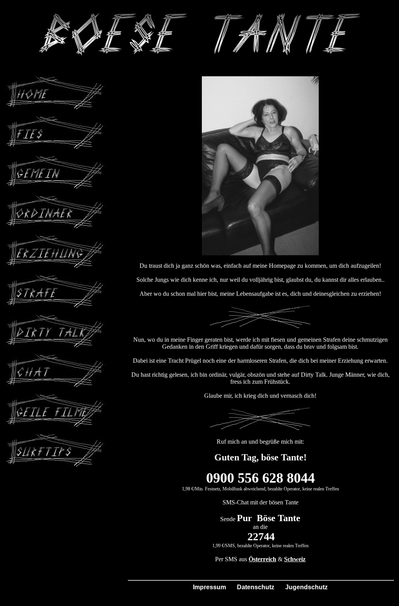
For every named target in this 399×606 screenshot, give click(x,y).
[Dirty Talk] (56, 317)
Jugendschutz (306, 587)
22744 (261, 536)
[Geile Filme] (56, 397)
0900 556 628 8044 (260, 478)
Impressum (209, 587)
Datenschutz (255, 587)
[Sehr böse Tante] (56, 79)
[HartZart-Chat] (56, 357)
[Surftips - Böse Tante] (56, 437)
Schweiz (294, 559)
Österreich (262, 559)
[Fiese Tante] (56, 119)
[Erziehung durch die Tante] (56, 238)
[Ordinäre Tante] (56, 198)
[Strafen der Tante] (56, 278)
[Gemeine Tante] (56, 159)
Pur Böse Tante (268, 518)
